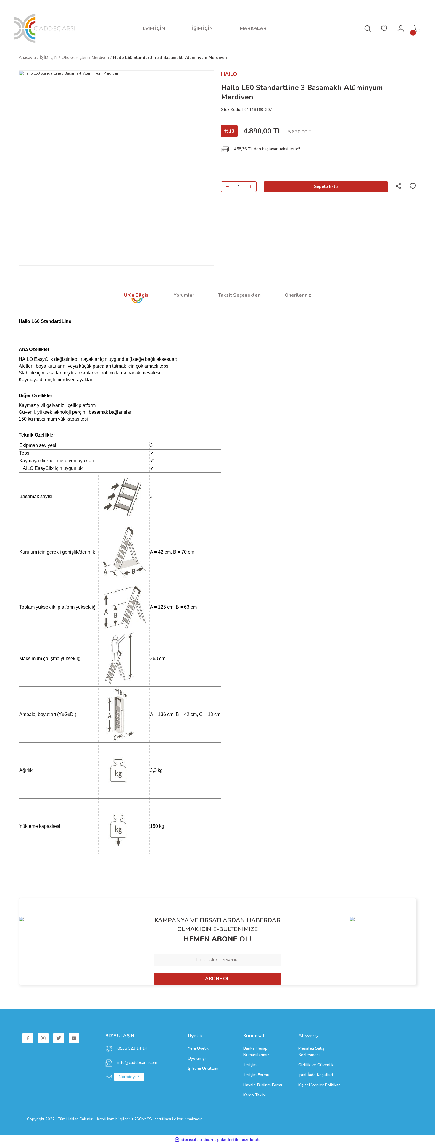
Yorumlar (184, 295)
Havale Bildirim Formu (263, 1085)
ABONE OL (217, 978)
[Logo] (44, 28)
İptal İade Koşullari (315, 1075)
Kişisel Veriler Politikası (319, 1085)
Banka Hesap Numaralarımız (256, 1052)
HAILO (229, 74)
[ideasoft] (186, 1140)
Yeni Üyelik (198, 1048)
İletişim (250, 1065)
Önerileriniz (298, 295)
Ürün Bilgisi (137, 295)
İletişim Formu (256, 1075)
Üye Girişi (197, 1058)
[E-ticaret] (216, 1140)
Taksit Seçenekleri (239, 295)
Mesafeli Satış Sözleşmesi (311, 1052)
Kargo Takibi (254, 1095)
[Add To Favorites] (412, 186)
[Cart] (417, 28)
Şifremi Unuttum (203, 1068)
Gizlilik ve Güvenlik (316, 1065)
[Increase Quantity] (250, 187)
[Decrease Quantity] (227, 187)
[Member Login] (400, 28)
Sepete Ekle (326, 186)
